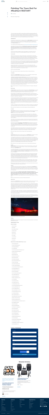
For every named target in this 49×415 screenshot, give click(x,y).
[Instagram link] (43, 406)
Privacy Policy (8, 413)
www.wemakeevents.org (34, 44)
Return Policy (30, 405)
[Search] (16, 1)
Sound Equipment (12, 378)
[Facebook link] (42, 406)
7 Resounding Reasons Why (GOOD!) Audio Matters (22, 379)
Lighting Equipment (11, 379)
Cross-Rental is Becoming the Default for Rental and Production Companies (8, 383)
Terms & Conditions (3, 413)
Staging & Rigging (3, 404)
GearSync (3, 379)
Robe (11, 402)
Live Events (7, 378)
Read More (3, 396)
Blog (20, 403)
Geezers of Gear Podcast (22, 404)
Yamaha (11, 404)
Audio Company (4, 378)
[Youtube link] (46, 406)
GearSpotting (4, 380)
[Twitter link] (45, 406)
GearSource (14, 13)
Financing (21, 402)
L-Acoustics (12, 410)
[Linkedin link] (40, 406)
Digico (11, 405)
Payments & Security (31, 403)
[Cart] (47, 1)
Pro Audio (2, 402)
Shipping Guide (30, 404)
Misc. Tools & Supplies (3, 410)
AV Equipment (7, 379)
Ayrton (11, 403)
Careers (20, 405)
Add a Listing (44, 1)
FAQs (29, 402)
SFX (1, 405)
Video (2, 403)
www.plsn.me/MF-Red (27, 44)
